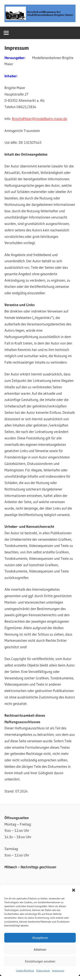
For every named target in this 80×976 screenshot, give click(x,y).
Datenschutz (43, 970)
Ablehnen (40, 949)
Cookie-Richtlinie (25, 970)
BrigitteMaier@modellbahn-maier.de (39, 118)
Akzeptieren (40, 938)
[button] (73, 890)
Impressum (58, 970)
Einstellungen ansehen (40, 961)
